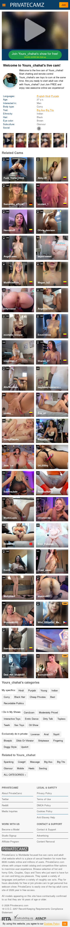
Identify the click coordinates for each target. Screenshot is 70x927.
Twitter (5, 799)
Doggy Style (10, 747)
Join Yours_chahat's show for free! (35, 54)
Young (44, 690)
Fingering (58, 740)
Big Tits (50, 110)
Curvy (7, 697)
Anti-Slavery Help (46, 817)
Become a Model (10, 829)
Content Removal (46, 841)
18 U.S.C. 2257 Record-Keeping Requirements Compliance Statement (32, 910)
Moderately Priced (48, 712)
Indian (55, 690)
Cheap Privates (38, 697)
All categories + (15, 774)
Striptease (43, 740)
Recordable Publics (14, 703)
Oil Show (33, 725)
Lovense (35, 734)
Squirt (56, 734)
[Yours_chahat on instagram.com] (39, 128)
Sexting (43, 768)
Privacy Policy (44, 793)
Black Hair (19, 697)
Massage (35, 761)
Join (64, 4)
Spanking (8, 761)
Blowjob (8, 740)
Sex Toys (19, 725)
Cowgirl (21, 761)
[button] (64, 140)
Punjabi (55, 96)
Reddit (5, 805)
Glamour (8, 768)
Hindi (47, 96)
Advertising (42, 835)
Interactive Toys (12, 718)
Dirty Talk (48, 718)
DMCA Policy (44, 805)
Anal (46, 734)
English (41, 96)
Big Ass (41, 110)
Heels (31, 768)
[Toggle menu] (4, 5)
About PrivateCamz (12, 793)
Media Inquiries (10, 811)
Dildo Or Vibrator (25, 740)
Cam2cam (29, 712)
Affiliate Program (10, 841)
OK (64, 923)
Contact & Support (46, 829)
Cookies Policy (44, 811)
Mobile (20, 768)
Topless (61, 718)
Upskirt (24, 747)
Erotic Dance (31, 718)
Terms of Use (44, 799)
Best (52, 697)
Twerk (7, 725)
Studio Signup (9, 835)
